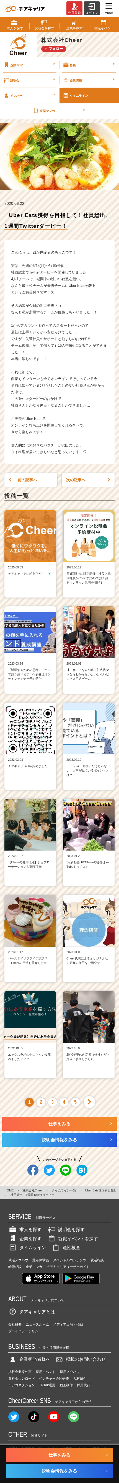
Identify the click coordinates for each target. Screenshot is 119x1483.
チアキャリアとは (37, 1312)
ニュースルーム (37, 1324)
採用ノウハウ (70, 1372)
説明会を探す (71, 1229)
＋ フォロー (53, 49)
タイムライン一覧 (64, 1190)
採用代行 (83, 1385)
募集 (92, 64)
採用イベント (46, 1372)
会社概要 (15, 1324)
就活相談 (97, 1260)
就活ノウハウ (18, 1260)
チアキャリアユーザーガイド (68, 1267)
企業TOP (32, 64)
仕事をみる (59, 1123)
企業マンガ (62, 110)
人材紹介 (79, 1378)
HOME (9, 1190)
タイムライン (79, 95)
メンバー (32, 95)
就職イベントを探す (78, 1238)
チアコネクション (21, 1385)
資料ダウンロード (21, 1378)
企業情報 (92, 79)
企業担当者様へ (34, 1359)
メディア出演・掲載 (68, 1324)
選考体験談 (40, 1260)
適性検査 (71, 1247)
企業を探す (30, 1238)
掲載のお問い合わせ (86, 1359)
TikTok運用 (47, 1385)
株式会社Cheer (32, 1190)
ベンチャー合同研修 (54, 1378)
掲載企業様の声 (20, 1372)
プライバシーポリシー (25, 1331)
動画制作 (66, 1385)
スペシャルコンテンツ (69, 1260)
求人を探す (30, 1229)
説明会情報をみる (59, 1139)
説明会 (32, 79)
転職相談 (15, 1267)
